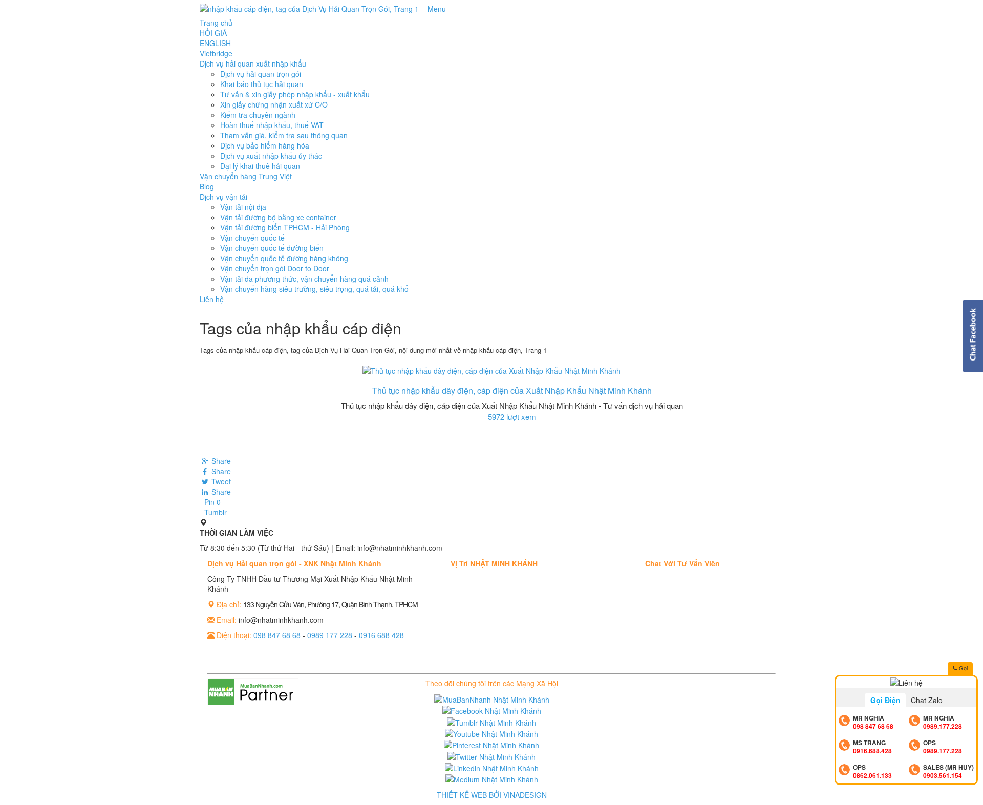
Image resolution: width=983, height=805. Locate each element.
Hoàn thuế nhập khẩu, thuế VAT (272, 125)
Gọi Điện (885, 700)
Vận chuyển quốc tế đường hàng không (284, 258)
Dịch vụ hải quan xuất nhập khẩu (253, 63)
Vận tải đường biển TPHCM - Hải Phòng (285, 227)
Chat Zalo (927, 700)
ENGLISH (215, 43)
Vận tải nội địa (243, 207)
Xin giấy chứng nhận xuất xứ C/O (274, 104)
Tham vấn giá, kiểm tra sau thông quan (284, 135)
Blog (207, 186)
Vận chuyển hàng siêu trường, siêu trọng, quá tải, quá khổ (314, 289)
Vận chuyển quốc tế (252, 237)
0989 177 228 (329, 635)
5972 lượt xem (512, 416)
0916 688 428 (381, 635)
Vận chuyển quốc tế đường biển (272, 248)
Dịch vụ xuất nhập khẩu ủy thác (271, 156)
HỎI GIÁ (213, 33)
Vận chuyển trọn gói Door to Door (274, 268)
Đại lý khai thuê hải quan (260, 166)
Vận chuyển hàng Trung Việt (246, 176)
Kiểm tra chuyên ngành (257, 115)
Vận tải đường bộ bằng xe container (278, 217)
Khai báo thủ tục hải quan (261, 84)
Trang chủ (216, 22)
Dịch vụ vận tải (223, 197)
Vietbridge (216, 53)
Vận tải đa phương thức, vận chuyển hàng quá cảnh (304, 278)
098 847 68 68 (277, 635)
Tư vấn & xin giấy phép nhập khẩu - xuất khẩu (295, 94)
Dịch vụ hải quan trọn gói (260, 74)
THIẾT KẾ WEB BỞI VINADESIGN (492, 795)
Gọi (962, 668)
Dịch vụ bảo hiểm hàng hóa (264, 145)
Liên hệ (212, 299)
